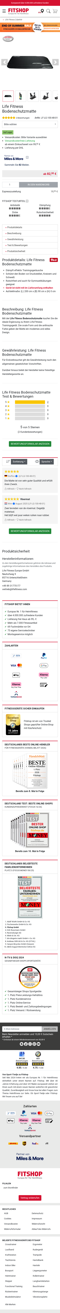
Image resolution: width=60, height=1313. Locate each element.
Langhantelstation (41, 1281)
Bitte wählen (10, 124)
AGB (6, 1213)
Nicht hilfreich (25, 489)
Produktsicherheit (16, 251)
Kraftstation (10, 1255)
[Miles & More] (30, 1156)
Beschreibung (14, 233)
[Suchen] (48, 11)
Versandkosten (11, 1224)
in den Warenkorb (38, 184)
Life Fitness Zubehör (13, 20)
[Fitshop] (18, 11)
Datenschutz (37, 1213)
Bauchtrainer (39, 1286)
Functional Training (13, 1286)
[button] (8, 96)
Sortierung (18, 461)
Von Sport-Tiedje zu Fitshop (15, 1074)
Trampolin (37, 1255)
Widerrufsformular (12, 1229)
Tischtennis (10, 1260)
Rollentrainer (38, 1276)
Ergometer (37, 1244)
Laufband (9, 1249)
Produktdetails (14, 227)
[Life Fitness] (8, 38)
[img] (27, 157)
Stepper (8, 1281)
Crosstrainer (10, 1244)
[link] (16, 656)
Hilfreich (11, 489)
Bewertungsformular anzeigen (30, 443)
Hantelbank (38, 1260)
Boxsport (9, 1270)
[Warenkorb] (56, 11)
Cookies (7, 1218)
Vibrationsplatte (40, 1297)
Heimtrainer (10, 1276)
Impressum (37, 1218)
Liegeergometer (40, 1270)
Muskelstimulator (13, 1297)
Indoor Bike (10, 1265)
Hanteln (36, 1265)
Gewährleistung (15, 239)
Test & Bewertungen (17, 245)
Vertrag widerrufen (30, 1197)
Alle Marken (10, 1304)
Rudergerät (38, 1249)
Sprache (46, 461)
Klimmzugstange (40, 1291)
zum (10, 1188)
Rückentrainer (11, 1291)
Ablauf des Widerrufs (41, 1229)
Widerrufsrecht (38, 1224)
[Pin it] (54, 259)
